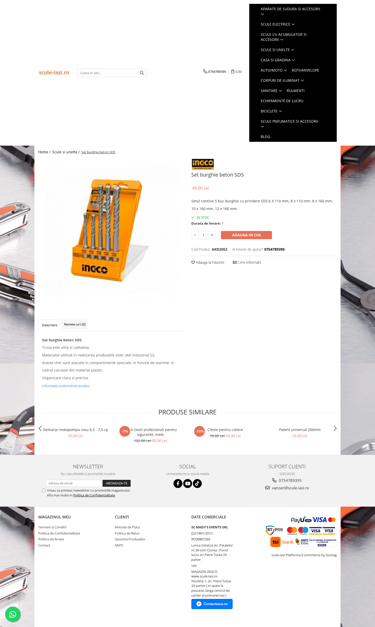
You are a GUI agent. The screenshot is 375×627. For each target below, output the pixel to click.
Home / (45, 151)
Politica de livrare (51, 539)
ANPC (119, 545)
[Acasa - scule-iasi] (54, 72)
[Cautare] (141, 73)
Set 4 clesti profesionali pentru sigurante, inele (150, 432)
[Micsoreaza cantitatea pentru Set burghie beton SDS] (195, 235)
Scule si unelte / (66, 151)
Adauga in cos (246, 235)
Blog (265, 136)
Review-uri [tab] (74, 324)
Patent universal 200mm (300, 429)
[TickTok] (197, 483)
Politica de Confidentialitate (94, 495)
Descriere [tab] (49, 325)
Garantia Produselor (130, 539)
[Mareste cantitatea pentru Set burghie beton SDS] (212, 235)
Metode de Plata (127, 527)
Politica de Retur (127, 533)
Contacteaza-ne (216, 604)
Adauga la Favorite (209, 262)
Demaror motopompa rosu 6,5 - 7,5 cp (75, 429)
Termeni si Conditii (52, 527)
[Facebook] (177, 483)
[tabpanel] (111, 231)
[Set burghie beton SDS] (111, 231)
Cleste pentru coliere (225, 429)
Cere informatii (248, 262)
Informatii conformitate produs (66, 386)
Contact (44, 545)
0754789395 (290, 480)
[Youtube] (187, 483)
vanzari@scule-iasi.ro (290, 487)
